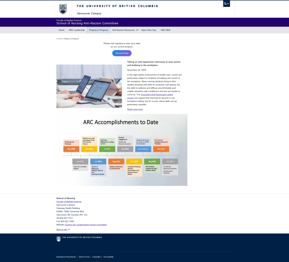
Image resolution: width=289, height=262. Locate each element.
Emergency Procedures (66, 257)
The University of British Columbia (62, 9)
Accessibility (108, 257)
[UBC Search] (226, 3)
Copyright (96, 257)
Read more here (135, 109)
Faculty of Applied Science (68, 201)
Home (61, 30)
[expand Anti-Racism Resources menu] (137, 30)
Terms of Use (84, 257)
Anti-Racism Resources (123, 30)
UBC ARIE (165, 30)
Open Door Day (148, 30)
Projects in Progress (98, 30)
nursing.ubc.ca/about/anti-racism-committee (86, 224)
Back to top (62, 229)
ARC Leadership (77, 30)
